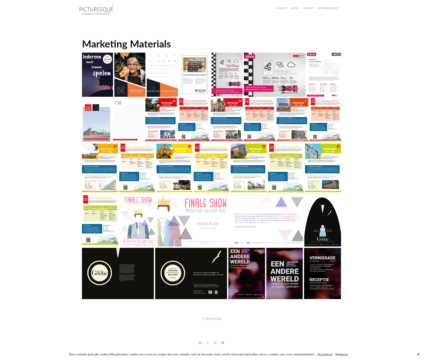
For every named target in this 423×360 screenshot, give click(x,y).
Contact (308, 8)
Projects (281, 8)
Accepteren (325, 354)
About (295, 8)
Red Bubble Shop (328, 8)
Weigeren (341, 354)
